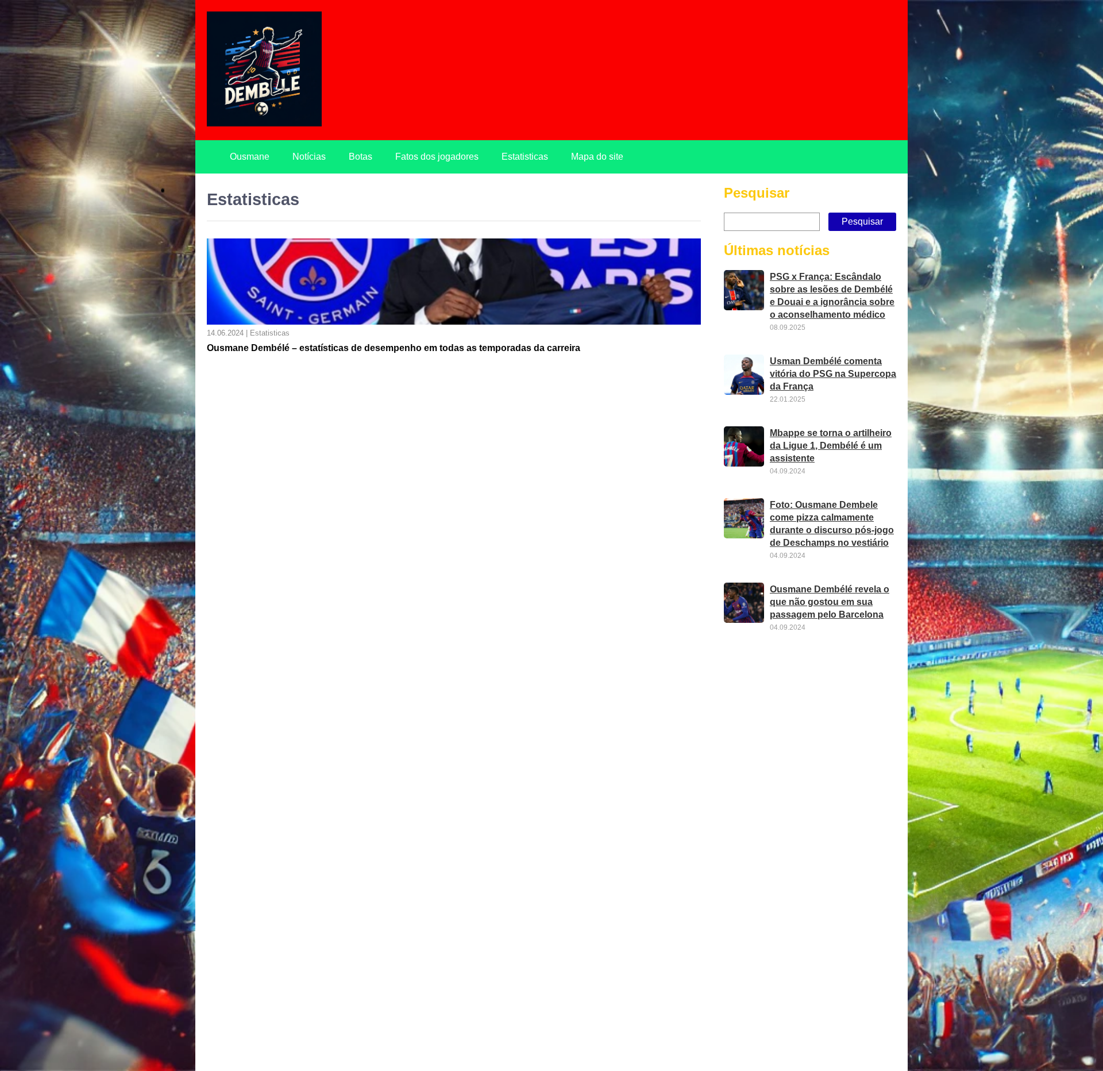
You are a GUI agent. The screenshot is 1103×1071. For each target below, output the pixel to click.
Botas (360, 156)
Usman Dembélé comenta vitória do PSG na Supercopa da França (833, 373)
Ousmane (249, 156)
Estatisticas (525, 156)
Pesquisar (756, 193)
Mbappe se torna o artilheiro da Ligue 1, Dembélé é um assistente (831, 445)
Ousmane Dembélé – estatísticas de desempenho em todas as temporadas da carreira (393, 348)
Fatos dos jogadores (437, 156)
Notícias (309, 156)
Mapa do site (597, 156)
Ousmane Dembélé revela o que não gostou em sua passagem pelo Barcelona (829, 601)
